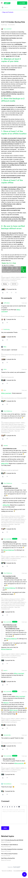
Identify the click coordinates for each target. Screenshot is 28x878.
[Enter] (2, 7)
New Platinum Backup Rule (8, 858)
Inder (5, 390)
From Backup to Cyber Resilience (9, 845)
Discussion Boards (5, 855)
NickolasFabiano (7, 784)
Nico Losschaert (7, 29)
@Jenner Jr (6, 703)
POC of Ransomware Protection (9, 854)
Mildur (5, 347)
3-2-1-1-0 (14, 284)
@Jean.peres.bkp (19, 763)
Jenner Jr (5, 670)
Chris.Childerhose (8, 411)
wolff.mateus (7, 303)
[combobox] (14, 7)
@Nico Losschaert (6, 393)
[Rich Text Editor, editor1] (14, 816)
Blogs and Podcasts (7, 12)
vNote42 (6, 445)
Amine (5, 369)
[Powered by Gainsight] (14, 867)
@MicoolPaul (4, 463)
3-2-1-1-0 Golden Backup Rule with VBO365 (12, 840)
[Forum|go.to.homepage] (7, 3)
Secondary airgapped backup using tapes (12, 849)
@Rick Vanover (14, 710)
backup (5, 284)
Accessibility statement (19, 871)
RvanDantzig (6, 329)
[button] (2, 3)
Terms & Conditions (7, 871)
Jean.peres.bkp (7, 735)
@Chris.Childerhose (8, 550)
